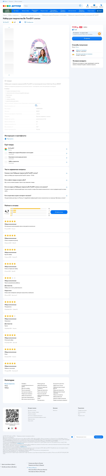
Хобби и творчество (13, 15)
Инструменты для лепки (58, 383)
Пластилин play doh (41, 393)
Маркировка (10, 139)
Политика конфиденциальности (35, 415)
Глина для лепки (40, 400)
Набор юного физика (58, 394)
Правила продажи (32, 413)
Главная (5, 15)
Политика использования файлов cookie (37, 417)
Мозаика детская (41, 383)
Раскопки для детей (26, 390)
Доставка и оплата (32, 410)
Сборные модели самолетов (59, 398)
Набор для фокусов (57, 396)
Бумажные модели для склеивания (42, 388)
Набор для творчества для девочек (59, 388)
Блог (79, 413)
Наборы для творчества (58, 390)
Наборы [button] (7, 388)
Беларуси (12, 437)
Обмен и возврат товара (33, 412)
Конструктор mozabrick (27, 392)
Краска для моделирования (28, 397)
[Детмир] (12, 6)
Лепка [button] (6, 385)
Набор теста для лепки (27, 395)
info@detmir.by (20, 443)
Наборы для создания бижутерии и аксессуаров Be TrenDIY (83, 15)
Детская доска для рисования (28, 399)
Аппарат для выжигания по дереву (27, 386)
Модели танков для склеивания (60, 400)
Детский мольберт (26, 388)
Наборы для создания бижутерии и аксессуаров (54, 15)
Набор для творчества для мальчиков (59, 392)
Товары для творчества (42, 390)
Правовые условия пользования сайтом (25, 436)
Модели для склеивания (27, 393)
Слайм (38, 398)
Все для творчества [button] (9, 383)
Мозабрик (24, 383)
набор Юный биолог (42, 385)
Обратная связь (31, 419)
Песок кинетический (42, 392)
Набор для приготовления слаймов (43, 396)
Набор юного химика (58, 385)
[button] (99, 11)
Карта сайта (30, 420)
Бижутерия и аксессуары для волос (30, 15)
